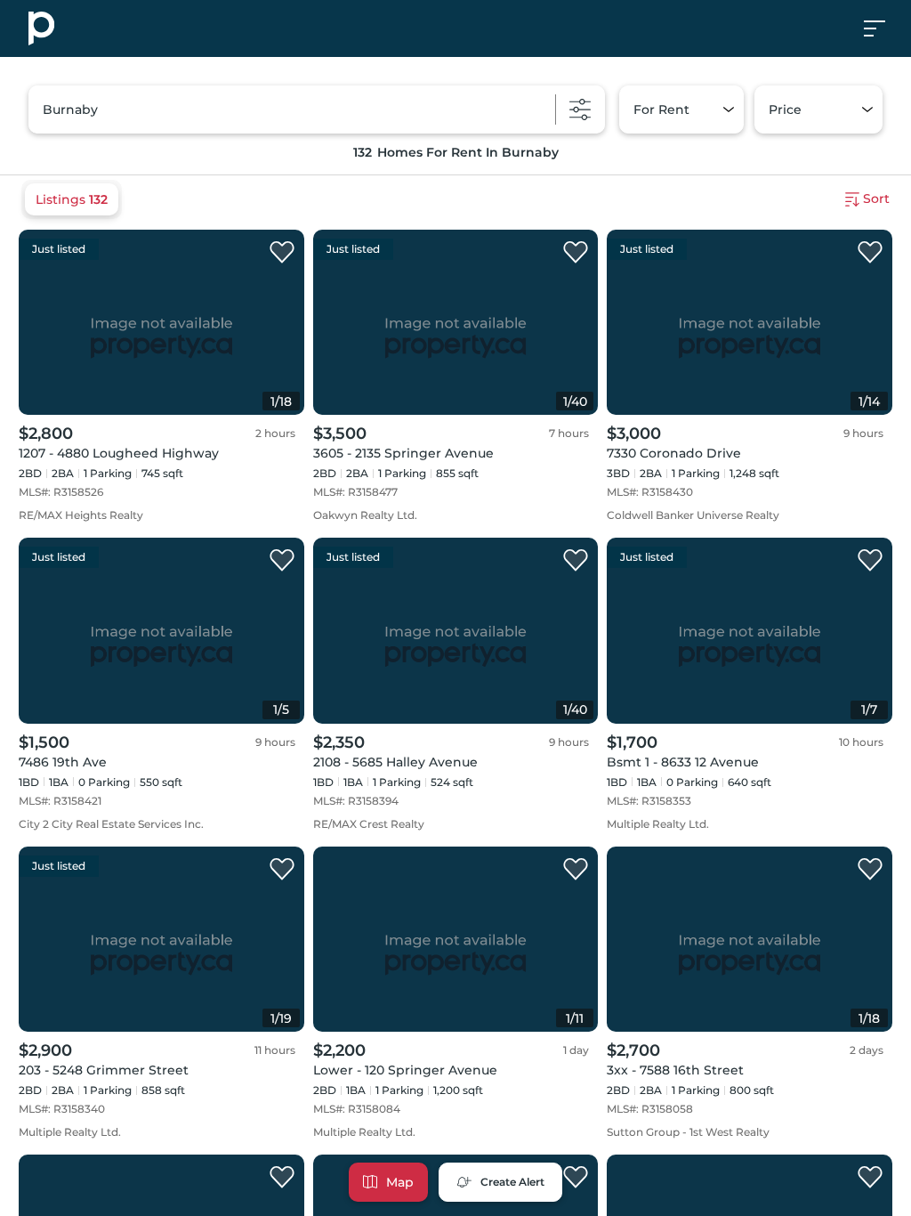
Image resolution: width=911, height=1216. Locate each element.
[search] (316, 109)
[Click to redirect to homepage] (41, 28)
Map (400, 1182)
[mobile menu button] (884, 28)
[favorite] (282, 253)
